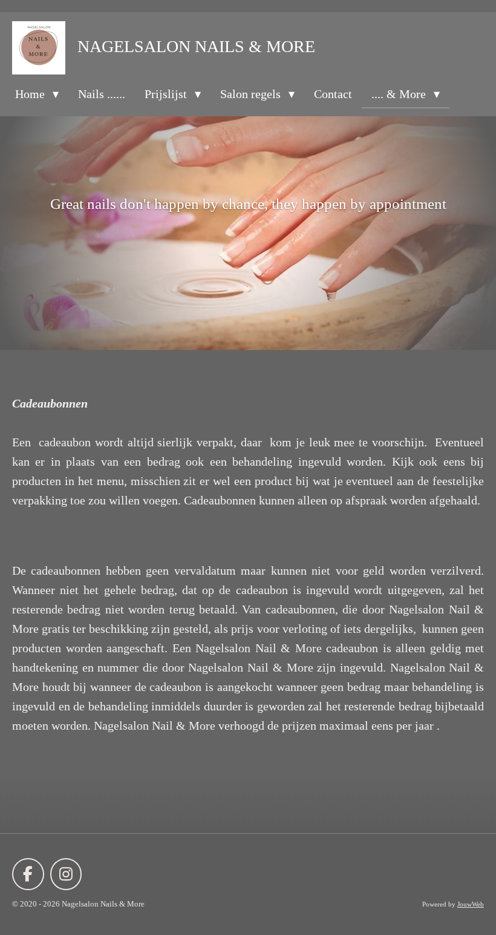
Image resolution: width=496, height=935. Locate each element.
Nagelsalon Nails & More (196, 46)
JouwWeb (470, 904)
